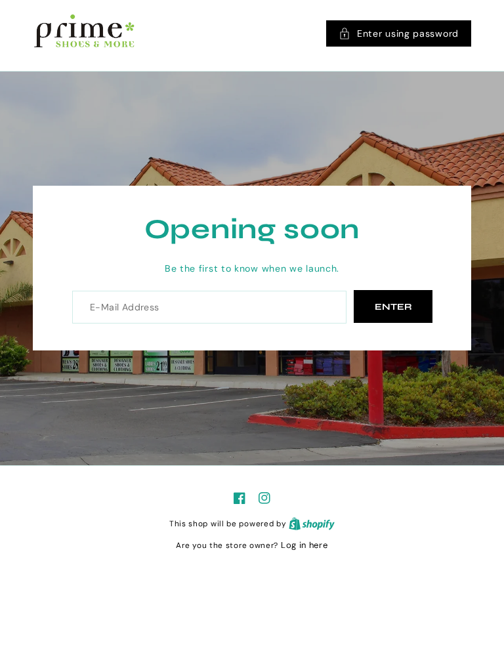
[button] (399, 33)
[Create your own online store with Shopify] (312, 523)
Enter (393, 306)
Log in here (304, 545)
